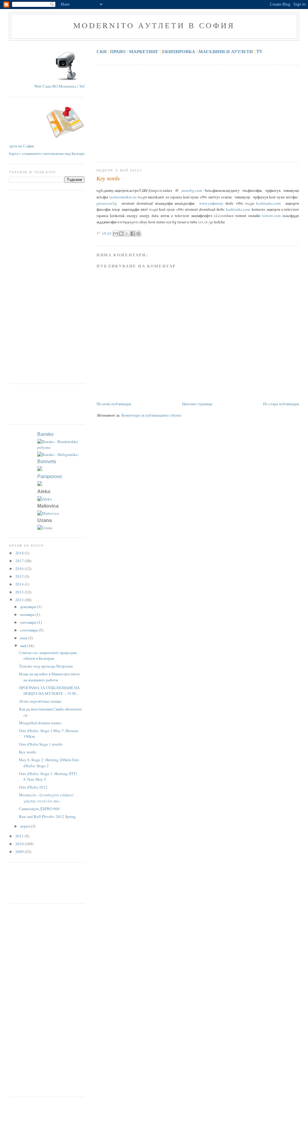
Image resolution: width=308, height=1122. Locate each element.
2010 (20, 843)
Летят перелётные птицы (40, 701)
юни (24, 638)
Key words (108, 178)
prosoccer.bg (107, 203)
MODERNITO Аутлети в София (154, 25)
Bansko (45, 434)
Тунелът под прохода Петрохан (46, 666)
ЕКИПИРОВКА (178, 51)
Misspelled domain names (40, 722)
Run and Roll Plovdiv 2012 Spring (47, 816)
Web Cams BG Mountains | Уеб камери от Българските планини (79, 86)
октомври (28, 622)
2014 (20, 584)
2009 (20, 851)
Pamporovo (49, 476)
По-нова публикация (114, 403)
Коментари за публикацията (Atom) (151, 415)
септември (29, 630)
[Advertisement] (202, 113)
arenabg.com (191, 190)
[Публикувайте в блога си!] (121, 234)
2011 (20, 836)
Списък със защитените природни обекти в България (48, 655)
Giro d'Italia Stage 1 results (41, 744)
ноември (27, 614)
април (25, 826)
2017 (20, 560)
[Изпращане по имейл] (115, 234)
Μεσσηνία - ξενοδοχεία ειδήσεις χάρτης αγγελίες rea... (46, 798)
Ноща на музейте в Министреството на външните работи (49, 677)
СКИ (102, 51)
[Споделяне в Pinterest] (138, 234)
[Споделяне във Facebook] (133, 234)
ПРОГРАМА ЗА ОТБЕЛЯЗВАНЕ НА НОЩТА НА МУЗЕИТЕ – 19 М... (49, 690)
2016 (20, 568)
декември (28, 606)
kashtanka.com (268, 203)
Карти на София (28, 146)
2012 (20, 599)
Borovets (46, 461)
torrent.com (271, 215)
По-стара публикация (281, 403)
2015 (20, 576)
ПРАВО (118, 51)
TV (259, 51)
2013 (20, 592)
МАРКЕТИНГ (144, 51)
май (23, 645)
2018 (20, 553)
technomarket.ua (123, 197)
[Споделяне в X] (127, 234)
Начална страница (197, 403)
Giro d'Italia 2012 (33, 787)
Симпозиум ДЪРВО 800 (39, 808)
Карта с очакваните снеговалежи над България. (40, 153)
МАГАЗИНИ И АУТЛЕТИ (226, 51)
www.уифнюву (211, 203)
